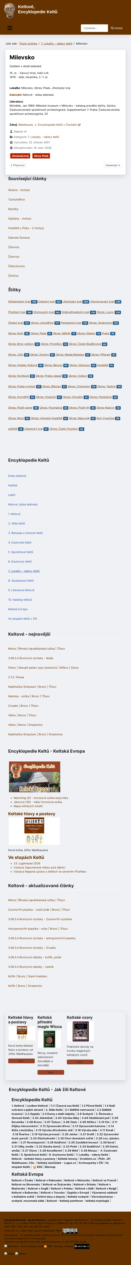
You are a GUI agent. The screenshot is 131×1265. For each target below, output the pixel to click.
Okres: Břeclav (51, 386)
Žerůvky (13, 275)
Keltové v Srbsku (85, 1184)
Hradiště (102, 365)
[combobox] (94, 28)
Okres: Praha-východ (21, 386)
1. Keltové (14, 514)
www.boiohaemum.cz (52, 1241)
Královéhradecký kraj (75, 312)
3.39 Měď (71, 1150)
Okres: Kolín (15, 333)
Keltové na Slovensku (26, 1184)
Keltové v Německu (77, 1180)
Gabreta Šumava (19, 237)
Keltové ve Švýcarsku (57, 1184)
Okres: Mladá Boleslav (70, 354)
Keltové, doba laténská (23, 504)
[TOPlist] (9, 1253)
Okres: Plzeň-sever (20, 407)
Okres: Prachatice (51, 407)
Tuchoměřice (16, 199)
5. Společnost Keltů (20, 552)
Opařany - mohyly (19, 218)
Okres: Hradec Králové (22, 365)
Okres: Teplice (106, 386)
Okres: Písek (41, 155)
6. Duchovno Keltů (20, 561)
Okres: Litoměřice (42, 322)
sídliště (12, 429)
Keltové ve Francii (104, 1180)
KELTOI (64, 1235)
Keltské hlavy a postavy (20, 1019)
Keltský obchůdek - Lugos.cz (57, 1163)
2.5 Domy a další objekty (58, 1114)
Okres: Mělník (61, 333)
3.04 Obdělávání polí (95, 1118)
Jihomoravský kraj (102, 301)
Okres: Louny (105, 312)
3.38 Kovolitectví (51, 1150)
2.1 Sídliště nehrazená (79, 1109)
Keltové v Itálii (84, 1188)
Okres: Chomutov (79, 386)
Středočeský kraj (19, 301)
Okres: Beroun (53, 365)
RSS (49, 1246)
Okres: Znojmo (39, 354)
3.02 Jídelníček (42, 1118)
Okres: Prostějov (51, 344)
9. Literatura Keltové (21, 590)
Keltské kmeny (67, 1158)
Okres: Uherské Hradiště (46, 418)
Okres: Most (16, 418)
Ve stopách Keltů (26, 857)
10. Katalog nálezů (20, 599)
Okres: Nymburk (18, 376)
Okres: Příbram (100, 354)
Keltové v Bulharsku (25, 1192)
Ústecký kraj (46, 301)
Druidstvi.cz (88, 1158)
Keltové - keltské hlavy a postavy (33, 1158)
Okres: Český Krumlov (63, 429)
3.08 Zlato (70, 1122)
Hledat (118, 28)
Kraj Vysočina (105, 418)
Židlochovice (16, 266)
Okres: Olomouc (79, 365)
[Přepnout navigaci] (9, 28)
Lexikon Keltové (37, 1105)
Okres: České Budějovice (85, 344)
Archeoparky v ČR (91, 1163)
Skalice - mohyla (19, 190)
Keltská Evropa (17, 609)
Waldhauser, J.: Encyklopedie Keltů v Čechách (48, 124)
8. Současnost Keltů (21, 580)
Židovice (13, 247)
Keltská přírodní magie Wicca (50, 1022)
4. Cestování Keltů (19, 542)
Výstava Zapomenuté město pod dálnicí (39, 867)
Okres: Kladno (86, 333)
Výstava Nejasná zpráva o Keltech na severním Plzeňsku (50, 871)
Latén (11, 495)
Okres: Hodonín (46, 397)
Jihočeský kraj (20, 155)
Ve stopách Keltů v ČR (22, 618)
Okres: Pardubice (101, 397)
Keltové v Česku (22, 1180)
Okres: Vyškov (77, 376)
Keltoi (59, 1230)
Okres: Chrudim (73, 397)
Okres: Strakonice (100, 322)
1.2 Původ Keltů (92, 1105)
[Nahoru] (125, 1258)
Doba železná (17, 475)
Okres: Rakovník (79, 418)
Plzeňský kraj (16, 312)
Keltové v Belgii (106, 1188)
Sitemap (50, 1167)
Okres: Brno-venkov (21, 344)
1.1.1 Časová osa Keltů (64, 1105)
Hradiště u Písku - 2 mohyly (26, 228)
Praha (105, 333)
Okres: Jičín (15, 354)
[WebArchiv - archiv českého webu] (24, 1246)
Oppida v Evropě (78, 1192)
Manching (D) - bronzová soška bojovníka (41, 798)
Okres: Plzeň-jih (79, 407)
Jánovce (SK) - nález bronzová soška (38, 802)
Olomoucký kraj (43, 312)
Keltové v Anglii (38, 1188)
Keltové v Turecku (53, 1192)
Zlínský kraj (15, 322)
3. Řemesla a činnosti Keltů (25, 533)
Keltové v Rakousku (49, 1180)
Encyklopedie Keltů (32, 1099)
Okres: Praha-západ (48, 376)
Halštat (12, 485)
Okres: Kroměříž (18, 397)
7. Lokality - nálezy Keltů (24, 571)
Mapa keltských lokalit (28, 806)
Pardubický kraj (71, 322)
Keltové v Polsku (62, 1188)
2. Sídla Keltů (16, 523)
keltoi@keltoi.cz (103, 1223)
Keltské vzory (79, 1017)
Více (21, 1061)
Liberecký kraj (33, 429)
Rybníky (13, 209)
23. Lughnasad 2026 (27, 863)
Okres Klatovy (106, 407)
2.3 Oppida (32, 1114)
